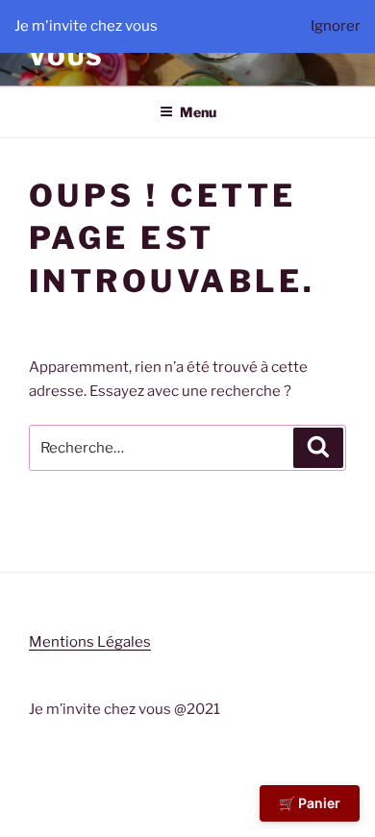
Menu (198, 112)
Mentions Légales (90, 642)
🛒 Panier (309, 803)
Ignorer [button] (336, 26)
